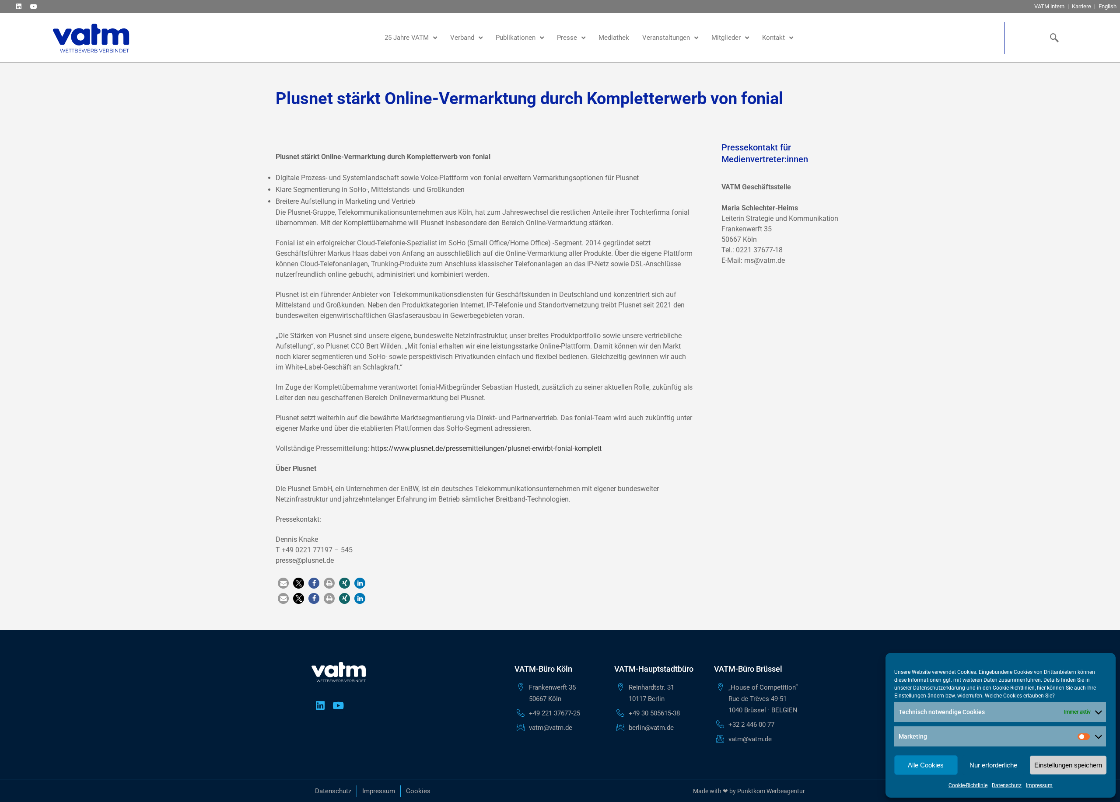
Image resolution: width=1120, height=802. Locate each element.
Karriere (1081, 6)
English (1107, 6)
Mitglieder (726, 38)
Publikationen (516, 38)
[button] (283, 583)
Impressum (1039, 785)
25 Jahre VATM (407, 38)
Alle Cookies (926, 765)
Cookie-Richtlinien (1014, 688)
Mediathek (613, 38)
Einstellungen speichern (1068, 765)
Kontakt (773, 38)
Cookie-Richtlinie (967, 785)
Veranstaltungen (666, 38)
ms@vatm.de (764, 260)
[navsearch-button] (1052, 37)
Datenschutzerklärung (939, 688)
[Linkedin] (18, 6)
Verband (462, 38)
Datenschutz (1007, 785)
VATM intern (1049, 6)
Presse (567, 38)
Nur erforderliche (993, 765)
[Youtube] (33, 6)
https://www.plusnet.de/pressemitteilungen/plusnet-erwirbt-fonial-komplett (486, 448)
